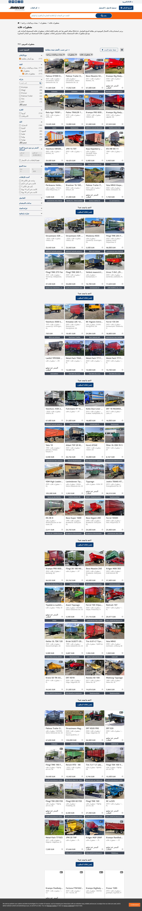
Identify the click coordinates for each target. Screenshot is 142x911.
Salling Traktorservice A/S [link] (94, 657)
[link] (54, 66)
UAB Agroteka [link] (74, 744)
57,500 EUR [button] (90, 88)
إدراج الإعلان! (127, 8)
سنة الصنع (22, 166)
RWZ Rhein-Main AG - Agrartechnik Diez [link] (78, 780)
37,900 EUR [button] (111, 580)
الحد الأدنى (22, 153)
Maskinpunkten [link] (115, 497)
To (32, 169)
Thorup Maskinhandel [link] (74, 460)
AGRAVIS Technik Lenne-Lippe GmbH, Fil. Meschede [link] (61, 251)
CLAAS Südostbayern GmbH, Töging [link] (57, 780)
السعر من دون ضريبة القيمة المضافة (28, 149)
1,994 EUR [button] (90, 653)
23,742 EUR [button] (70, 580)
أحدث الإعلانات (24, 177)
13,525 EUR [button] (50, 124)
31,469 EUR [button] (50, 88)
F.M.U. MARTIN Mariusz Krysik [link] (75, 164)
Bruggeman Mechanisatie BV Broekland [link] (78, 533)
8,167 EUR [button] (110, 457)
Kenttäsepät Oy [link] (94, 287)
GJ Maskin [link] (54, 91)
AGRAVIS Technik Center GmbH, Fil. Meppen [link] (59, 424)
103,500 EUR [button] (51, 493)
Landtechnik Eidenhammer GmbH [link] (116, 460)
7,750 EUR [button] (110, 197)
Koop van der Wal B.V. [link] (54, 497)
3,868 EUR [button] (110, 690)
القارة (21, 110)
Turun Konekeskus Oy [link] (94, 164)
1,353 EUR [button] (70, 493)
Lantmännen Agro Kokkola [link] (114, 251)
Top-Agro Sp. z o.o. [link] (74, 373)
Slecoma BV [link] (94, 91)
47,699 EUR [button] (50, 740)
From (21, 169)
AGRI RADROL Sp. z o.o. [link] (115, 287)
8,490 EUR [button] (70, 813)
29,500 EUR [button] (50, 161)
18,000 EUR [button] (111, 421)
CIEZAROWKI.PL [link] (94, 424)
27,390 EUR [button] (90, 813)
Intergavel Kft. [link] (114, 164)
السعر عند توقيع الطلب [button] (112, 87)
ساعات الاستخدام (25, 203)
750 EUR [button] (49, 334)
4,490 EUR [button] (70, 617)
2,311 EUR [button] (50, 530)
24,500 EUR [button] (90, 530)
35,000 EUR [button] (90, 457)
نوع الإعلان (23, 55)
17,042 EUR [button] (70, 88)
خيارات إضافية (24, 213)
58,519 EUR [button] (111, 493)
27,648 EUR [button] (70, 849)
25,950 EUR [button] (50, 248)
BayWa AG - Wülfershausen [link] (54, 533)
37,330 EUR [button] (50, 284)
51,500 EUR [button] (90, 124)
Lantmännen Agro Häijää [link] (94, 620)
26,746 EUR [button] (70, 457)
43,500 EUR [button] (90, 580)
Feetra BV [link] (115, 657)
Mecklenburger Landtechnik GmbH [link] (117, 91)
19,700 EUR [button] (111, 370)
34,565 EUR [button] (50, 690)
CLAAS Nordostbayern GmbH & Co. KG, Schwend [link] (81, 287)
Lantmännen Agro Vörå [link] (114, 533)
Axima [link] (54, 128)
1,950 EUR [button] (110, 653)
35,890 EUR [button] (70, 284)
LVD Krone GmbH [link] (114, 584)
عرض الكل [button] (23, 104)
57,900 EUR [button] (50, 421)
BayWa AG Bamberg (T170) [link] (54, 584)
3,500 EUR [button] (90, 248)
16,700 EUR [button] (90, 284)
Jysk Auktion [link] (54, 373)
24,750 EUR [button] (70, 530)
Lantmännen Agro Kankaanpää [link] (115, 337)
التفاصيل (22, 198)
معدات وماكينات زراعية (30, 23)
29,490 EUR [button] (50, 777)
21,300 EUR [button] (70, 197)
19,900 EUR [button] (90, 370)
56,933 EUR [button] (50, 580)
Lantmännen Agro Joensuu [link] (54, 460)
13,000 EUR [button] (70, 124)
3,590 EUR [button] (50, 457)
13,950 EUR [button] (70, 777)
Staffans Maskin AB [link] (74, 497)
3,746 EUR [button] (90, 777)
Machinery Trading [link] (74, 337)
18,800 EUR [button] (111, 334)
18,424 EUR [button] (70, 161)
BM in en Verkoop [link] (94, 251)
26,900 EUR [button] (90, 740)
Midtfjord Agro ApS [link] (115, 128)
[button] (31, 49)
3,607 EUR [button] (70, 653)
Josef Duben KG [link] (74, 424)
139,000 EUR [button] (71, 740)
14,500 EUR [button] (70, 370)
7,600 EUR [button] (50, 197)
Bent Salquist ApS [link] (94, 337)
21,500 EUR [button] (70, 421)
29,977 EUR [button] (111, 617)
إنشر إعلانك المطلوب (84, 212)
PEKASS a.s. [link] (114, 853)
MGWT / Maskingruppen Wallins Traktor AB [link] (99, 497)
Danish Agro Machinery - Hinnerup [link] (56, 287)
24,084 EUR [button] (90, 334)
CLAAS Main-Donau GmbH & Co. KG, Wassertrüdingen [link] (62, 657)
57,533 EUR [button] (111, 124)
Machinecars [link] (74, 128)
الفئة (20, 64)
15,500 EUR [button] (111, 777)
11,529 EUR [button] (111, 284)
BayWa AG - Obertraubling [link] (74, 200)
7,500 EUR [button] (50, 849)
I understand (134, 905)
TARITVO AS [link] (114, 744)
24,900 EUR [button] (111, 530)
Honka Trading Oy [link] (94, 200)
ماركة (21, 79)
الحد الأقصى (34, 153)
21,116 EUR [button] (90, 617)
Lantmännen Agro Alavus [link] (54, 200)
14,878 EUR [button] (90, 690)
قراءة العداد (23, 208)
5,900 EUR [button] (90, 161)
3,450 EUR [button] (110, 161)
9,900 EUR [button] (50, 653)
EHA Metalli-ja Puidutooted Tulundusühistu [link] (79, 693)
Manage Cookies (52, 906)
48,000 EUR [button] (111, 248)
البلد (20, 122)
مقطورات (43, 23)
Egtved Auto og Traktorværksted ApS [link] (97, 780)
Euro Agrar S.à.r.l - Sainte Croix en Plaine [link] (98, 460)
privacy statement (69, 906)
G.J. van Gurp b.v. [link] (114, 200)
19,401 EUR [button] (70, 334)
